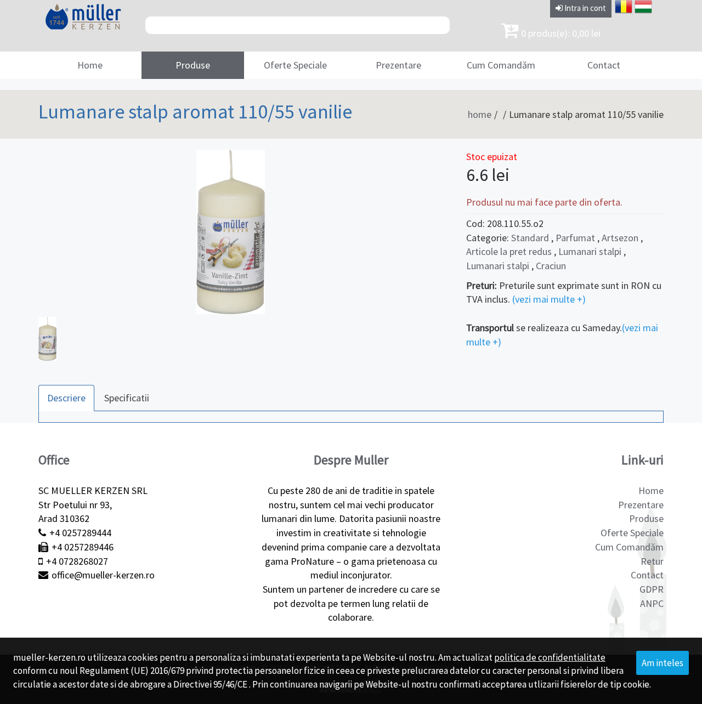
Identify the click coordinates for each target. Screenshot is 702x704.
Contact (603, 65)
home (479, 114)
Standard (530, 237)
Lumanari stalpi (589, 251)
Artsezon (620, 237)
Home (90, 65)
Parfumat (575, 237)
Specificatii (126, 397)
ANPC (652, 603)
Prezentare (398, 65)
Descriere (66, 397)
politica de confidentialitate (549, 657)
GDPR (651, 589)
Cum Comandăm (501, 65)
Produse (193, 65)
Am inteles (662, 663)
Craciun (551, 265)
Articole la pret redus (510, 251)
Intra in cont (584, 8)
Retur (652, 561)
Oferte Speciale (295, 65)
